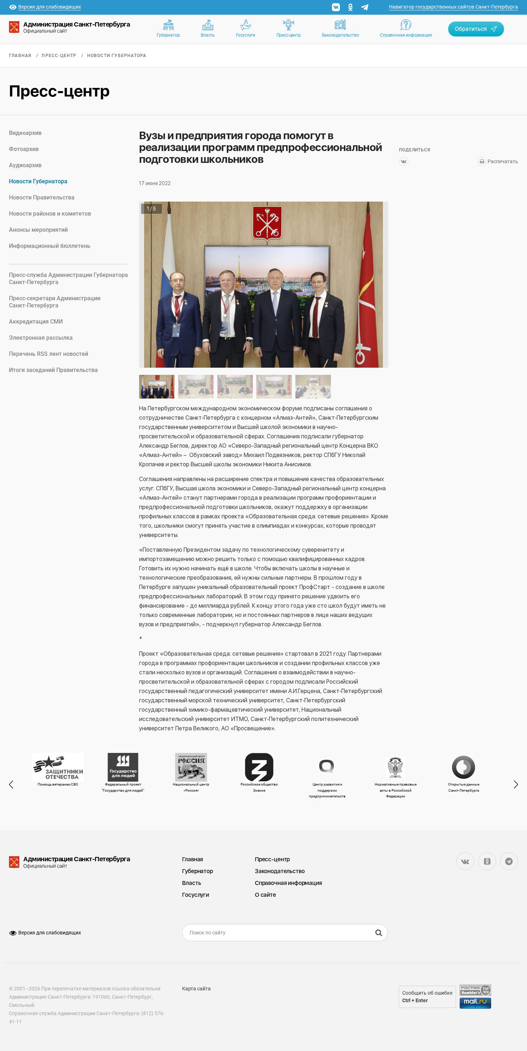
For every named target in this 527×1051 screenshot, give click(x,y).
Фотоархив (24, 149)
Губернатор (168, 35)
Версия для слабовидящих (49, 932)
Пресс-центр (288, 35)
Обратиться (471, 28)
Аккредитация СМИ (36, 321)
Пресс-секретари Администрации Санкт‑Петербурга (54, 302)
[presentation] (14, 784)
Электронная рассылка (41, 337)
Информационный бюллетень (49, 245)
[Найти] (379, 932)
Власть (208, 35)
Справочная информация (406, 35)
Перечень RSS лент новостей (48, 353)
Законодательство (340, 35)
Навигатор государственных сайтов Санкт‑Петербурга (453, 7)
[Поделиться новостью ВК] (403, 161)
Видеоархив (25, 132)
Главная (20, 55)
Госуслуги (245, 35)
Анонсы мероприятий (38, 229)
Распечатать (502, 161)
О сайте (265, 894)
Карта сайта (196, 988)
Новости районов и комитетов (50, 213)
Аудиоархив (25, 165)
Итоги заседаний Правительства (53, 370)
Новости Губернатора (117, 55)
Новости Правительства (42, 197)
